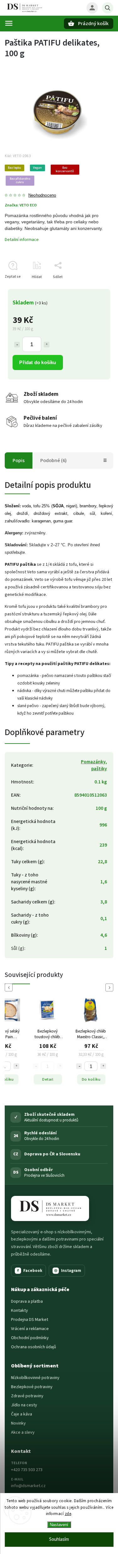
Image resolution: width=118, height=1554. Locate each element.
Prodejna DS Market (29, 1320)
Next (110, 987)
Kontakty (19, 1310)
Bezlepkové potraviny (32, 1387)
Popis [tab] (19, 460)
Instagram (67, 1270)
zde (68, 1514)
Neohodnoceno (42, 196)
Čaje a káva (21, 1414)
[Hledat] (107, 8)
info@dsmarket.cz (28, 1486)
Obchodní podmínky (30, 1338)
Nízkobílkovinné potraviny (35, 1378)
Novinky (18, 1423)
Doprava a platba (27, 1301)
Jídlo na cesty (24, 1405)
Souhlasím (59, 1539)
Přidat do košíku (37, 362)
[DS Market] (50, 1208)
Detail (16, 1079)
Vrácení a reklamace (30, 1329)
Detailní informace (22, 240)
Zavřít (94, 288)
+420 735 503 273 (26, 1470)
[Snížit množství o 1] (17, 344)
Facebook (29, 1270)
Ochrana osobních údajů (33, 1347)
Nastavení (59, 1524)
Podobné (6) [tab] (53, 460)
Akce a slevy (23, 1432)
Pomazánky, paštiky (94, 765)
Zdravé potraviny (27, 1396)
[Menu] (9, 23)
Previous (10, 987)
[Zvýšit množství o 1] (46, 344)
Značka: (21, 205)
